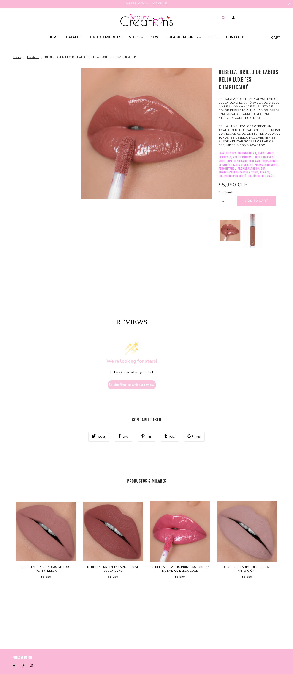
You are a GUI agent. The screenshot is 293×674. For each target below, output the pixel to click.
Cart (275, 37)
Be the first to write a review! (132, 385)
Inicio (17, 57)
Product (33, 57)
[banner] (146, 20)
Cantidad (225, 192)
